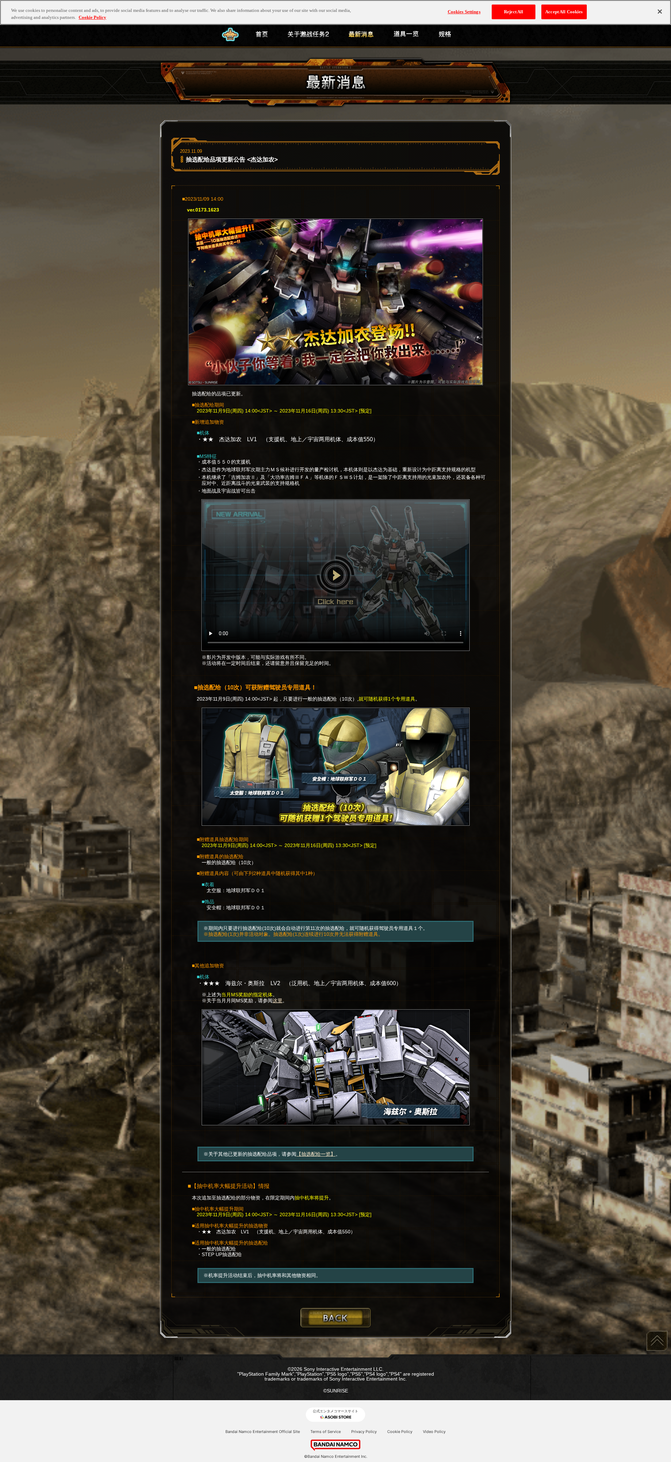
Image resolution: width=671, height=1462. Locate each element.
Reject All (513, 11)
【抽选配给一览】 (316, 1154)
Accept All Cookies (564, 11)
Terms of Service (325, 1431)
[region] (335, 12)
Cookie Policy (399, 1431)
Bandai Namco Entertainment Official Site (262, 1431)
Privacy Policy (364, 1431)
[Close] (660, 11)
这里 (277, 1000)
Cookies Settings (464, 11)
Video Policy (434, 1431)
